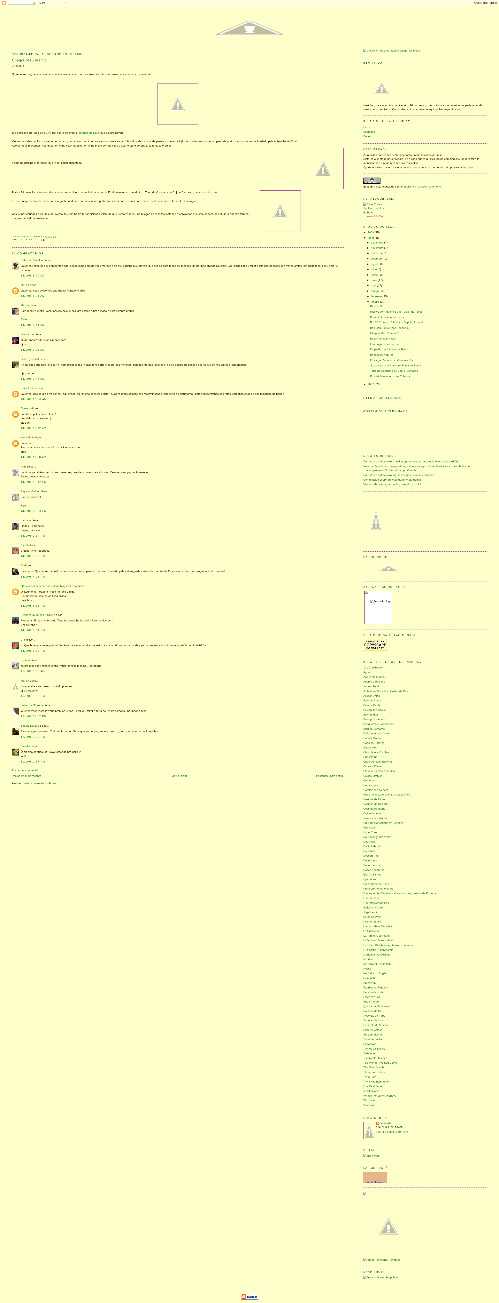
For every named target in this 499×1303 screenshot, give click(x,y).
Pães (366, 127)
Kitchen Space (372, 921)
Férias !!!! (376, 306)
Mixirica (368, 959)
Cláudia (25, 746)
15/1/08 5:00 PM (33, 696)
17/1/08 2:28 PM (33, 736)
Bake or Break (372, 700)
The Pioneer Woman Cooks (380, 1062)
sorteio (102, 192)
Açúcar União (371, 695)
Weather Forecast (375, 1182)
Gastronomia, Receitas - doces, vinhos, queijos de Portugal (399, 893)
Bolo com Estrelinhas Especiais (389, 327)
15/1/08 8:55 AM (33, 671)
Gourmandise (371, 898)
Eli (22, 565)
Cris (48, 132)
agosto (375, 264)
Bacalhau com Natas (383, 338)
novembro (377, 247)
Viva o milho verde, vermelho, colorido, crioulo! (392, 484)
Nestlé (367, 968)
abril (374, 285)
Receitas (369, 216)
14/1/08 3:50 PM (33, 556)
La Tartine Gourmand (376, 935)
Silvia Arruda (28, 388)
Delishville (369, 851)
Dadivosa (369, 841)
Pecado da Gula (373, 992)
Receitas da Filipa (374, 1015)
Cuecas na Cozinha (375, 818)
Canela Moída (372, 738)
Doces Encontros (373, 869)
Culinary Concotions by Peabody (383, 822)
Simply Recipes (372, 1029)
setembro (377, 258)
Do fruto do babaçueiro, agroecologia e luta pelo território (398, 475)
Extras (33, 240)
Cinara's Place (372, 766)
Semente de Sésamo (376, 1025)
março (375, 291)
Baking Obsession (374, 719)
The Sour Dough (373, 1067)
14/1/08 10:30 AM (34, 399)
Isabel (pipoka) (30, 359)
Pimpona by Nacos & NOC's (38, 614)
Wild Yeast (369, 1100)
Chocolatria (370, 756)
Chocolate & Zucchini (376, 752)
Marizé (25, 305)
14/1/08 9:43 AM (33, 378)
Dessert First (371, 855)
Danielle (26, 408)
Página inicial (179, 775)
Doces (367, 136)
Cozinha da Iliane (374, 799)
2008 (371, 237)
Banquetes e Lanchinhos (378, 724)
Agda (366, 672)
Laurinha (385, 1123)
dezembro (377, 242)
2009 (371, 232)
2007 (371, 384)
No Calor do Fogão (375, 973)
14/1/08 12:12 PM (34, 482)
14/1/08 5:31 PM (33, 630)
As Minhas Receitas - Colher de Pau (385, 691)
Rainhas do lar (372, 1011)
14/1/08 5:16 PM (33, 605)
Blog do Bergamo (374, 728)
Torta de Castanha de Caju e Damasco (394, 370)
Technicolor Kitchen (375, 1058)
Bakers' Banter (372, 705)
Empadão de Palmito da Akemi (389, 349)
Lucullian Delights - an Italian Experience (388, 945)
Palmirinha (369, 978)
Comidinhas (370, 785)
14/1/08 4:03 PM (33, 576)
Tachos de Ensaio (374, 1048)
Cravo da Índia (372, 813)
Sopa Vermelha (372, 1039)
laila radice (27, 334)
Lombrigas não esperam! (385, 344)
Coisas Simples (372, 775)
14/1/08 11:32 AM (34, 428)
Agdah (25, 545)
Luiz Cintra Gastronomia (378, 949)
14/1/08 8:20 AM (33, 275)
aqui (214, 192)
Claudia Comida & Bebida (379, 771)
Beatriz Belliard (30, 725)
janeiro (375, 301)
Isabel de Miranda (32, 705)
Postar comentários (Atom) (39, 783)
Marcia (25, 285)
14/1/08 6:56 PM (33, 650)
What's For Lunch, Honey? (379, 1095)
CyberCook (379, 216)
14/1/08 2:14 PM (33, 535)
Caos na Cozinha (374, 742)
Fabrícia (26, 520)
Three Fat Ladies (374, 1072)
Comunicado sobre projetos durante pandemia (392, 479)
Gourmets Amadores (376, 902)
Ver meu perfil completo (392, 1132)
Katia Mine (27, 437)
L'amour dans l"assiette (377, 926)
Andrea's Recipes (374, 681)
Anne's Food (371, 686)
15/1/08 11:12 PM (34, 716)
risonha (25, 660)
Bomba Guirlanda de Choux (387, 317)
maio (374, 280)
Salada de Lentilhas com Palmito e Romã (395, 365)
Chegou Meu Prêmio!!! (31, 60)
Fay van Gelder (30, 491)
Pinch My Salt (371, 996)
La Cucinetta (371, 931)
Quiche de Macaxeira (376, 1006)
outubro (376, 253)
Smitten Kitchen (373, 1034)
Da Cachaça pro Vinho (377, 836)
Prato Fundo (371, 1001)
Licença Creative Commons (424, 186)
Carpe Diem (370, 747)
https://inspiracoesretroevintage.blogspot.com (49, 586)
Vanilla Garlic (371, 1091)
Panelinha (369, 982)
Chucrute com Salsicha (377, 761)
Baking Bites (371, 714)
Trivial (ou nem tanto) (376, 1081)
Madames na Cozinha (376, 954)
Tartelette (369, 1053)
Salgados (369, 131)
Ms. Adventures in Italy (377, 964)
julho (374, 269)
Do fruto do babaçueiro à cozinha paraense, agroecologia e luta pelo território (411, 461)
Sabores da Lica (373, 1020)
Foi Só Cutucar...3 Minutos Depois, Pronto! (396, 322)
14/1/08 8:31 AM (33, 295)
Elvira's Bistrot (372, 874)
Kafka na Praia (372, 916)
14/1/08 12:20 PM (34, 511)
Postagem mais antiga (330, 775)
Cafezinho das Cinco (376, 733)
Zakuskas (369, 1105)
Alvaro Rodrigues (374, 676)
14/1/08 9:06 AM (33, 349)
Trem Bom (369, 1076)
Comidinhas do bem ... (377, 789)
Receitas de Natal (89, 132)
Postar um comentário (25, 770)
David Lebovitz (372, 846)
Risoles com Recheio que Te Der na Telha (396, 311)
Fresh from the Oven (376, 884)
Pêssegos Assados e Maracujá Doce (392, 360)
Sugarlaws (369, 1044)
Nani (23, 466)
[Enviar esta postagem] (42, 240)
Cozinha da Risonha (375, 804)
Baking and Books (374, 709)
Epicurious (369, 879)
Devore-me (370, 860)
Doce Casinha (372, 865)
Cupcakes (369, 827)
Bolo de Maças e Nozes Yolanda (390, 376)
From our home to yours (378, 888)
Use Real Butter (373, 1086)
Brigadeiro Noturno (382, 354)
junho (375, 274)
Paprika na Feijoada (375, 987)
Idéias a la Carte (373, 907)
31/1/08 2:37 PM (33, 761)
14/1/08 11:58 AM (34, 457)
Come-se (369, 780)
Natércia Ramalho (32, 260)
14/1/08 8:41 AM (33, 325)
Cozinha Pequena (374, 808)
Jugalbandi (370, 912)
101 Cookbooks (373, 667)
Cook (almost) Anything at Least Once (386, 794)
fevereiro (377, 296)
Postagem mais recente (26, 775)
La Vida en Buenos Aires (378, 940)
